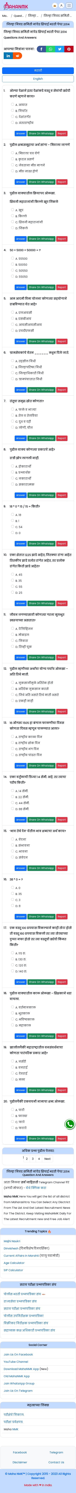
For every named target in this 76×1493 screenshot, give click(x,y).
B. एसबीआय (23, 319)
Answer (20, 133)
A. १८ (18, 515)
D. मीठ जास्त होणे (26, 171)
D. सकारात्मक (24, 485)
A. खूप (19, 210)
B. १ (17, 521)
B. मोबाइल (22, 635)
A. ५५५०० (21, 259)
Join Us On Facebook (18, 1354)
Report (62, 133)
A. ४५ (18, 575)
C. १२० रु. (21, 965)
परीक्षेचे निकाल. (14, 1415)
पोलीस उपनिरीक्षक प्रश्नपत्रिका (24, 1316)
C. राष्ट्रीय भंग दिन (27, 749)
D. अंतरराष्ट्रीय (24, 123)
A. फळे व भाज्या (25, 410)
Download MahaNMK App (21, 1369)
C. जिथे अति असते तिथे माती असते (37, 695)
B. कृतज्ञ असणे (24, 159)
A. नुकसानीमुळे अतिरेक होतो (34, 683)
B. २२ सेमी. (22, 797)
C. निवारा (21, 641)
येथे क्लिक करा (36, 1188)
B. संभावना (22, 846)
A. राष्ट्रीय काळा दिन (28, 737)
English (38, 79)
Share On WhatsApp (41, 133)
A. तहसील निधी (25, 361)
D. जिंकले (21, 228)
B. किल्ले (21, 216)
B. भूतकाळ (22, 1013)
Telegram (56, 1452)
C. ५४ (18, 527)
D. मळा (20, 1080)
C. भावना (21, 852)
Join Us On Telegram (18, 1391)
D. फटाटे (21, 1128)
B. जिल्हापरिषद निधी (28, 367)
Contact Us (56, 1462)
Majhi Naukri (12, 1241)
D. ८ (18, 906)
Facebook (20, 1452)
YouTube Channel (16, 1362)
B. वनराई (21, 1068)
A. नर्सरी (20, 1062)
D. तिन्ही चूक (23, 647)
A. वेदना (20, 840)
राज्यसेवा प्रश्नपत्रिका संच (20, 1301)
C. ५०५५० (21, 271)
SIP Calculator (13, 1270)
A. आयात (21, 105)
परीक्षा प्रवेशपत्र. (13, 1422)
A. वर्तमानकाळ (25, 1007)
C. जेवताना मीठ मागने (30, 165)
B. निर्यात (21, 111)
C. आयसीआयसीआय (28, 325)
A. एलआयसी (23, 313)
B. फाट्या (21, 1116)
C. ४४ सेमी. (22, 803)
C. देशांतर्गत (23, 117)
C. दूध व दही (23, 422)
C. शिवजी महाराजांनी (29, 222)
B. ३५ (18, 581)
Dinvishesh (11, 1248)
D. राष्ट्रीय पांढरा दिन (28, 755)
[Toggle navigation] (69, 5)
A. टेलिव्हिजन (24, 629)
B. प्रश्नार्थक (22, 473)
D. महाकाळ (23, 1025)
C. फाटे (20, 1122)
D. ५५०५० (21, 277)
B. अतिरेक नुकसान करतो (32, 689)
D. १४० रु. (21, 971)
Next (47, 1159)
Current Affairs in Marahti (21, 1256)
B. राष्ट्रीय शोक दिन (27, 743)
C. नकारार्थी (23, 479)
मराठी (38, 71)
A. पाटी (19, 1110)
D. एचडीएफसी (24, 331)
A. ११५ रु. (20, 953)
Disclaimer (20, 1462)
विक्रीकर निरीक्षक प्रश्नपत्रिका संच (26, 1323)
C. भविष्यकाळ (24, 1019)
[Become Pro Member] (55, 5)
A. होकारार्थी (23, 467)
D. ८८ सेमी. (22, 809)
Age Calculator (14, 1263)
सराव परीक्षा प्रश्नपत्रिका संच (22, 1309)
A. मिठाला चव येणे (27, 153)
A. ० (17, 888)
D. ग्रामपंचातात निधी (28, 379)
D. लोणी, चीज (24, 428)
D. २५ (18, 593)
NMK (15, 1429)
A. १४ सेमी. (21, 791)
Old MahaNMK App (17, 1376)
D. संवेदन (21, 858)
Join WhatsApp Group (19, 1383)
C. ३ (17, 900)
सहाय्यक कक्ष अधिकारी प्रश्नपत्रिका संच (29, 1330)
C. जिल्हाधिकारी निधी (29, 373)
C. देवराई (21, 1074)
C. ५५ (18, 587)
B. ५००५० (21, 265)
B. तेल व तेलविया (26, 416)
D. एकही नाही (24, 701)
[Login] (61, 5)
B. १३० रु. (20, 959)
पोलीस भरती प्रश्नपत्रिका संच (22, 1294)
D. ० (18, 533)
